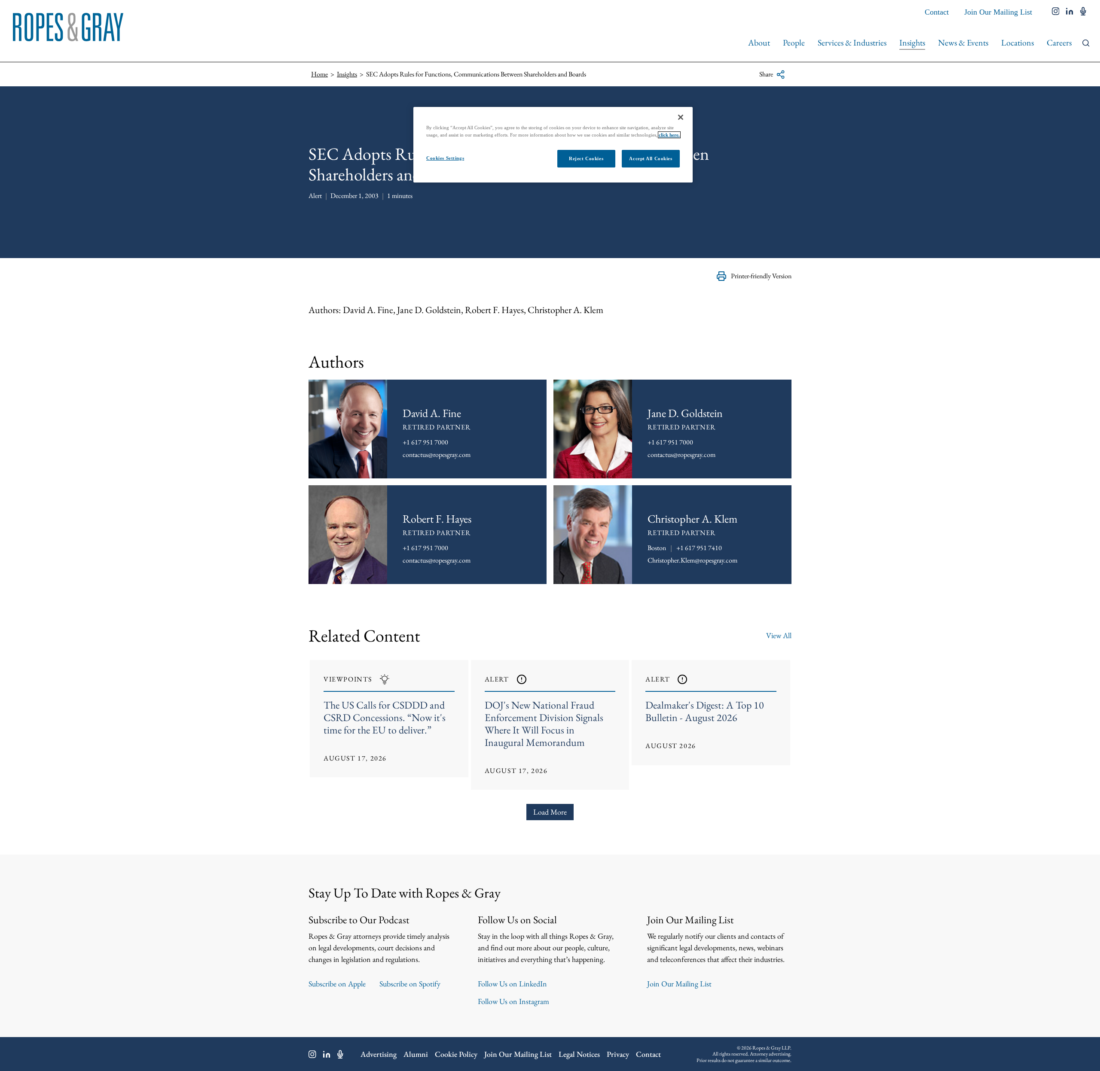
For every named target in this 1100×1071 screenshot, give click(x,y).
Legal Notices (579, 1054)
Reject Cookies (586, 158)
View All (778, 635)
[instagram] (1055, 12)
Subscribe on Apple (337, 984)
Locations (1017, 42)
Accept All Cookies (650, 158)
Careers (1059, 42)
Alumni (415, 1054)
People (794, 42)
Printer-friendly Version (761, 275)
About (759, 42)
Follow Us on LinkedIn (512, 984)
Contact (937, 12)
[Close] (680, 117)
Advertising (379, 1054)
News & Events (963, 42)
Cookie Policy (456, 1054)
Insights (912, 42)
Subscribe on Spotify (409, 984)
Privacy (618, 1054)
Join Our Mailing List (998, 12)
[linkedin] (1070, 12)
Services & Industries (852, 42)
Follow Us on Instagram (513, 1001)
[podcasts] (1083, 12)
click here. (669, 134)
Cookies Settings (445, 158)
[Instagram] (312, 1054)
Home (319, 74)
